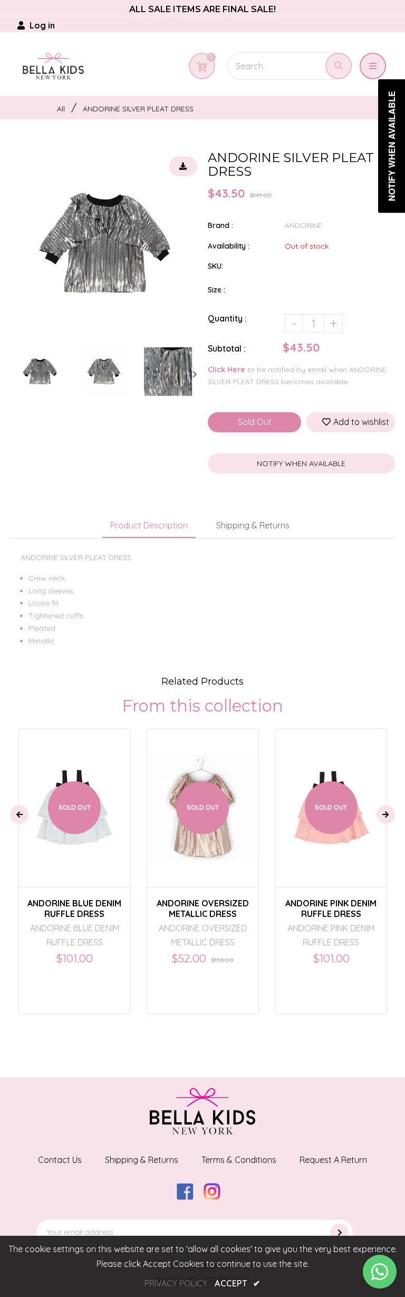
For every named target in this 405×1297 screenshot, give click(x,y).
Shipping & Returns (253, 525)
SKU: (215, 266)
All (61, 108)
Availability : (228, 246)
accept (237, 1283)
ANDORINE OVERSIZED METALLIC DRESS (203, 908)
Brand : (220, 225)
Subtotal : (227, 348)
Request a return (333, 1159)
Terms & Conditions (238, 1159)
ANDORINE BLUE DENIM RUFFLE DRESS (74, 908)
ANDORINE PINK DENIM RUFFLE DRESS (331, 908)
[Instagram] (215, 1196)
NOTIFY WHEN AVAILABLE (301, 463)
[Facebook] (189, 1196)
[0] (201, 67)
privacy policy (175, 1283)
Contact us (60, 1159)
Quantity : (227, 318)
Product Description (149, 525)
